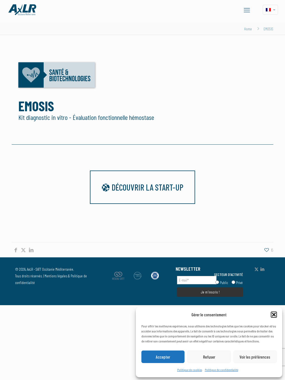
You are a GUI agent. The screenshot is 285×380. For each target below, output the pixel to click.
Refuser (209, 356)
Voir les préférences (255, 356)
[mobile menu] (247, 9)
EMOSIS (268, 28)
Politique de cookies (189, 370)
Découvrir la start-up (146, 187)
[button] (274, 314)
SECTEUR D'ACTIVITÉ (228, 274)
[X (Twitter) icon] (256, 269)
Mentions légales (56, 275)
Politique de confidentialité (221, 370)
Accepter (163, 356)
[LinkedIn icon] (262, 269)
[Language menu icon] (270, 10)
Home (248, 28)
